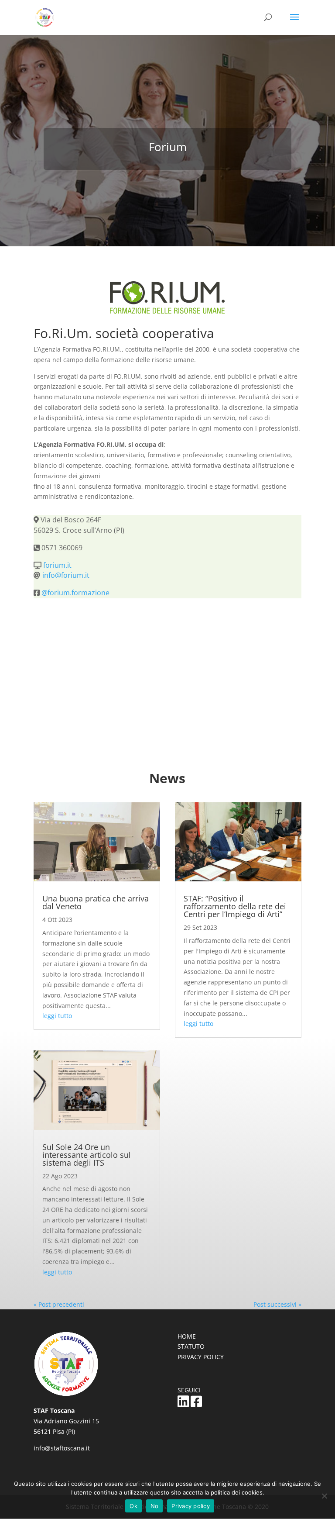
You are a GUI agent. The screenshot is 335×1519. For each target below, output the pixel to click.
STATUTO (191, 1346)
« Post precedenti (59, 1304)
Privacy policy (190, 1505)
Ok (133, 1505)
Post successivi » (277, 1304)
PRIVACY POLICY (201, 1357)
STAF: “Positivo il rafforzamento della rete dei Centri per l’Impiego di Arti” (235, 906)
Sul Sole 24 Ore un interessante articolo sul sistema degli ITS (86, 1155)
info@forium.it (65, 575)
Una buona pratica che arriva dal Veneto (95, 902)
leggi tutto (57, 1016)
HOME (187, 1336)
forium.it (57, 565)
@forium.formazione (75, 592)
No (154, 1505)
